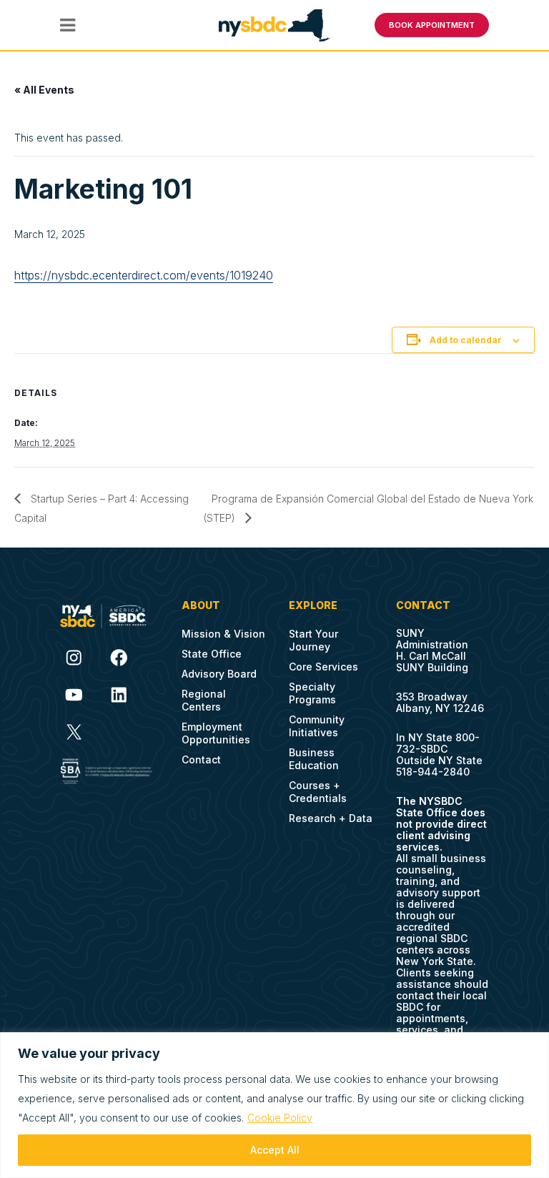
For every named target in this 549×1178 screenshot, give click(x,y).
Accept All (275, 1150)
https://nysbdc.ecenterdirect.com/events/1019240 (143, 275)
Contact (201, 759)
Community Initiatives (317, 725)
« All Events (44, 90)
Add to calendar (466, 340)
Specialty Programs (312, 693)
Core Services (323, 666)
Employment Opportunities (216, 733)
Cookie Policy (279, 1118)
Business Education (314, 758)
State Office (212, 654)
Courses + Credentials (318, 791)
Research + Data (330, 818)
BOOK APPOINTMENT (432, 25)
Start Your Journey (313, 640)
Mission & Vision (223, 634)
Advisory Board (219, 674)
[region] (274, 1105)
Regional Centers (204, 700)
